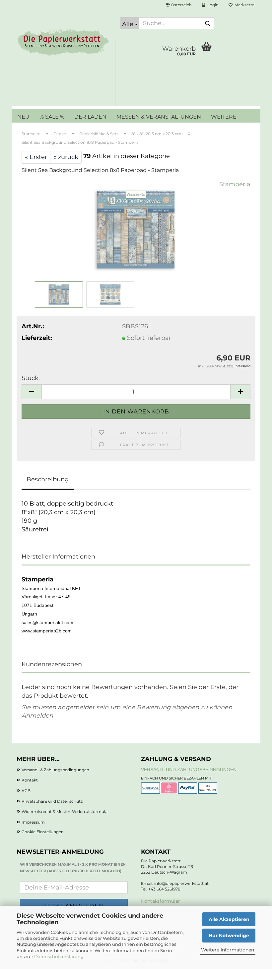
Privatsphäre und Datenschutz (52, 801)
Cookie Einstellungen (43, 831)
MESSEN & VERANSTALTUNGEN (158, 117)
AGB (26, 790)
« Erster (36, 157)
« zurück (65, 157)
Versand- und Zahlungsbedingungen (189, 769)
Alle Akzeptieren (229, 919)
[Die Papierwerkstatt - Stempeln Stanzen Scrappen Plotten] (63, 43)
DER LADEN (90, 117)
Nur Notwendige (229, 936)
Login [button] (212, 4)
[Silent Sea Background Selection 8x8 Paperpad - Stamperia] (136, 229)
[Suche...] (207, 23)
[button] (179, 5)
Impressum (33, 822)
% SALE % (51, 117)
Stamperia (234, 184)
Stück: (31, 378)
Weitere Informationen (227, 950)
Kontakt (30, 780)
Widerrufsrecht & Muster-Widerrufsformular (65, 811)
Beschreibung (48, 479)
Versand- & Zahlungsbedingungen (55, 769)
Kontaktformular (160, 901)
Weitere (224, 117)
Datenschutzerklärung (59, 956)
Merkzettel (244, 4)
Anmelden (37, 715)
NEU (23, 117)
